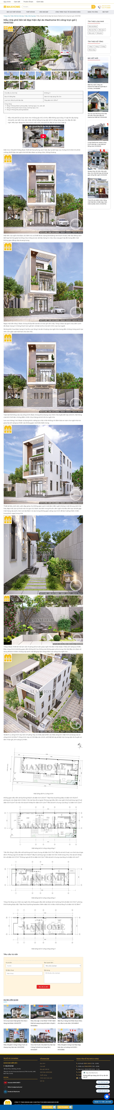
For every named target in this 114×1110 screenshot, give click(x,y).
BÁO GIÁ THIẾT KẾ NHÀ (14, 12)
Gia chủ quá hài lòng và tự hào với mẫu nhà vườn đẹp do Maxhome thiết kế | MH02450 (97, 115)
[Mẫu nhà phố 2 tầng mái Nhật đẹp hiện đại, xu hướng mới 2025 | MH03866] (70, 1035)
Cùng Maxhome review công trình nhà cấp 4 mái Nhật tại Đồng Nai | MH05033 (97, 144)
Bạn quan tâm (48, 962)
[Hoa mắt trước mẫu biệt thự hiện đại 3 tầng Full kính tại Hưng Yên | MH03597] (43, 1035)
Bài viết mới (93, 58)
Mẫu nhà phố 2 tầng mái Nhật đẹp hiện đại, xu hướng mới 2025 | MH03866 (69, 1047)
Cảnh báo (39, 1)
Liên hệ (42, 1081)
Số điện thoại (10, 970)
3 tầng (103, 46)
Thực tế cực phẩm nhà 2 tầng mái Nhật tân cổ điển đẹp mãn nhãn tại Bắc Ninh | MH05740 (97, 202)
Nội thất (105, 12)
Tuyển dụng (43, 1075)
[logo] (8, 1103)
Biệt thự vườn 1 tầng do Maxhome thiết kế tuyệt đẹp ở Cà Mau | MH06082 (97, 86)
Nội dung (47, 970)
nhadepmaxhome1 (16, 1087)
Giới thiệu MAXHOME (46, 1072)
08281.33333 (87, 1063)
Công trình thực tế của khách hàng (68, 12)
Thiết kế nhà (30, 12)
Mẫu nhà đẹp (43, 12)
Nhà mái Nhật (93, 26)
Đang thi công (93, 12)
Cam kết (17, 1)
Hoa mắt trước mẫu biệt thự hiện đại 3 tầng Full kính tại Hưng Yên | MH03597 (43, 1047)
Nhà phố (99, 33)
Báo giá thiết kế (44, 1069)
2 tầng (97, 46)
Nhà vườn (91, 33)
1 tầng (90, 46)
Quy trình (7, 1)
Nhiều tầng (92, 50)
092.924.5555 (106, 6)
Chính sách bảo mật (46, 1078)
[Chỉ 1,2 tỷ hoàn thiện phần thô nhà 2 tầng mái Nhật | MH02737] (16, 1011)
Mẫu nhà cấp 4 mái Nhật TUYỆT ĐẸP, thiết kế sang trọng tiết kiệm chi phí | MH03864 (43, 1023)
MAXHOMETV (16, 1082)
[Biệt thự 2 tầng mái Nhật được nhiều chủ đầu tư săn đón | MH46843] (70, 1011)
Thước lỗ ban (28, 1)
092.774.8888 (106, 7)
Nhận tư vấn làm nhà (102, 1102)
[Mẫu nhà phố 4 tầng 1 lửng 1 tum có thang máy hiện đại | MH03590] (16, 1035)
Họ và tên (9, 962)
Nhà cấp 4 (102, 30)
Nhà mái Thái (92, 30)
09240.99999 (87, 1066)
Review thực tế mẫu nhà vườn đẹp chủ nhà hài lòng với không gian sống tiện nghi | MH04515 (98, 173)
